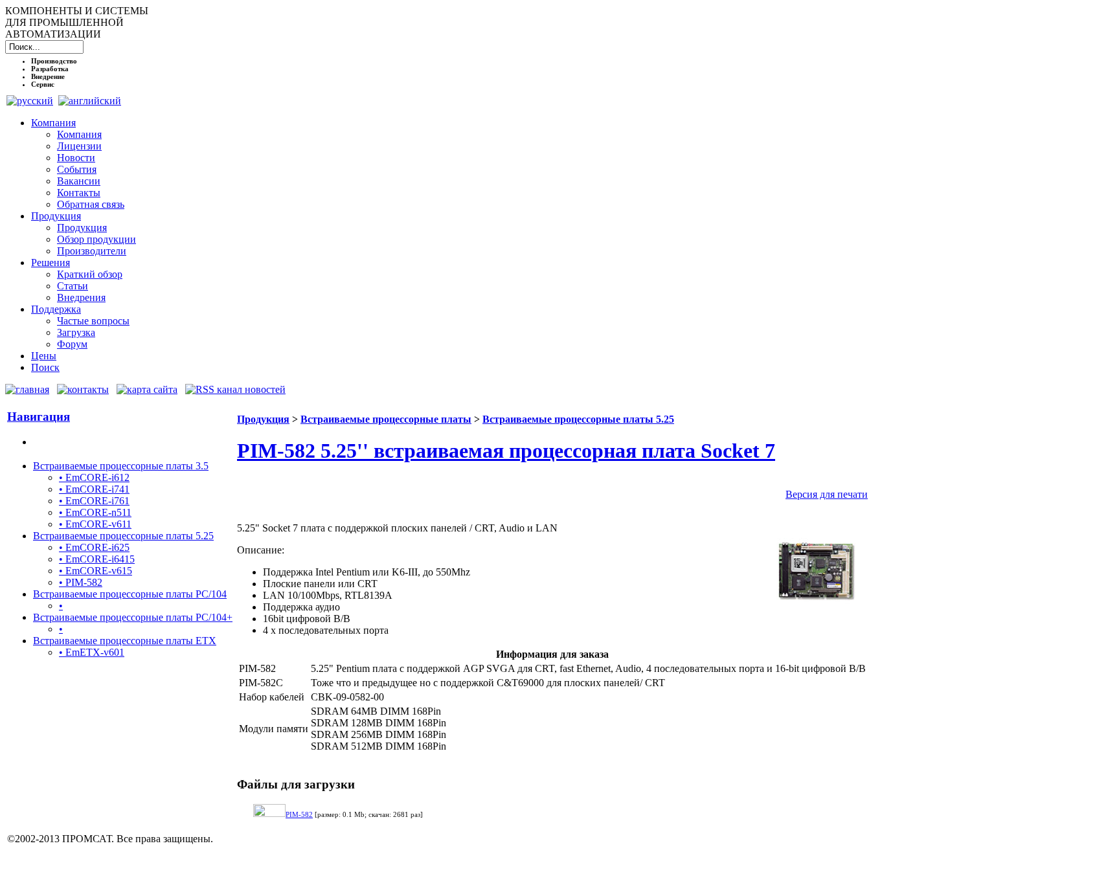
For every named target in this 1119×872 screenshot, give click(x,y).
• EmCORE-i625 (94, 547)
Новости (76, 157)
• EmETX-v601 (91, 652)
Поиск (45, 367)
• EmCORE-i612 (94, 477)
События (76, 169)
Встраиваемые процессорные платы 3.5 (121, 465)
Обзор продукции (96, 239)
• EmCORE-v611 (95, 524)
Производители (91, 250)
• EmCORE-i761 (94, 500)
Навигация (38, 416)
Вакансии (78, 180)
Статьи (72, 285)
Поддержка (56, 309)
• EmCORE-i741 (94, 489)
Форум (72, 344)
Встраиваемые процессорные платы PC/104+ (132, 617)
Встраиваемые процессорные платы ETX (124, 640)
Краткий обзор (89, 274)
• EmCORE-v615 (95, 570)
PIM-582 (299, 814)
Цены (43, 355)
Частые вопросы (93, 320)
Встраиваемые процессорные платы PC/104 (130, 593)
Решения (50, 262)
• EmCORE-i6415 (97, 559)
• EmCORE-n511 (95, 512)
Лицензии (79, 145)
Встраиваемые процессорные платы (385, 419)
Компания (53, 122)
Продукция (56, 215)
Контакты (78, 192)
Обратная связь (90, 204)
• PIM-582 (80, 582)
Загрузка (76, 332)
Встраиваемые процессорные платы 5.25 (123, 535)
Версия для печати (827, 494)
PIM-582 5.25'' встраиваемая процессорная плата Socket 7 (506, 450)
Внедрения (81, 297)
